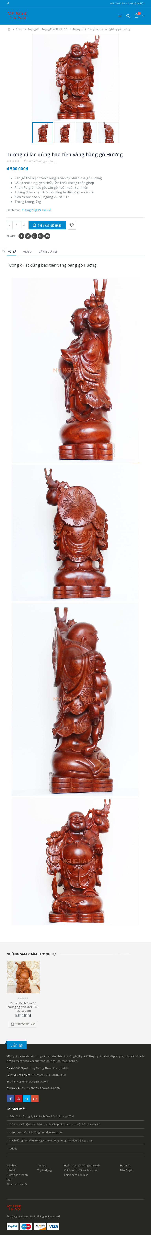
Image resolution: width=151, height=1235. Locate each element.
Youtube (18, 1098)
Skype (26, 1098)
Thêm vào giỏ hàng (50, 225)
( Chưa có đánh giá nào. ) (38, 161)
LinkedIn (34, 236)
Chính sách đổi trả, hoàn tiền (81, 1170)
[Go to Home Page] (9, 29)
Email (47, 236)
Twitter (28, 236)
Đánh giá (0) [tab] (48, 252)
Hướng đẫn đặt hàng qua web (82, 1165)
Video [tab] (27, 252)
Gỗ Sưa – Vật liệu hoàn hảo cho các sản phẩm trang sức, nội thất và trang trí (54, 1124)
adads (13, 1148)
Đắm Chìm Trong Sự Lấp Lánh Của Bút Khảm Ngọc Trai (42, 1116)
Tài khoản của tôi (17, 1184)
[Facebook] (8, 3)
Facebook (21, 236)
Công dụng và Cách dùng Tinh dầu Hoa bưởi (36, 1132)
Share (11, 236)
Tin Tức (41, 1165)
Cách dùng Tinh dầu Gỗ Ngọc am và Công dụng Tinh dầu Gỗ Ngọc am (51, 1140)
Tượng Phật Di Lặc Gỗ (36, 210)
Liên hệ (11, 1170)
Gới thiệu (12, 1165)
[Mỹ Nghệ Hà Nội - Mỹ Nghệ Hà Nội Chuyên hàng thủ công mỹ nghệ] (17, 15)
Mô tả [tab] (11, 252)
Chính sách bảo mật (76, 1175)
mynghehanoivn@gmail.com (31, 1081)
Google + (41, 236)
